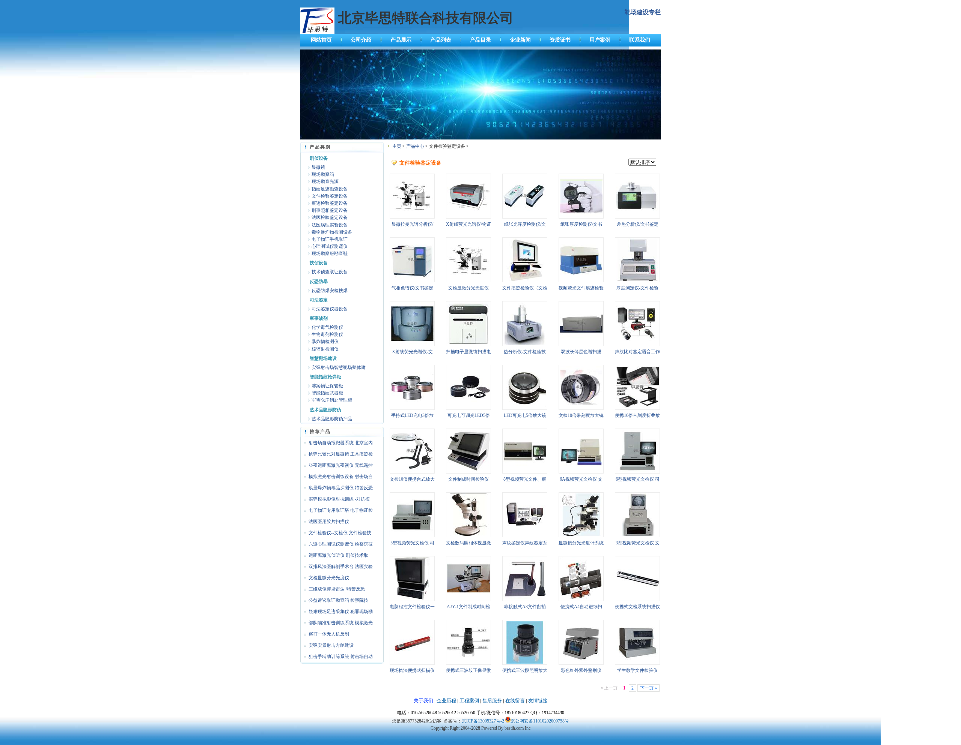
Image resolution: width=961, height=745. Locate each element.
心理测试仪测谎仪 (330, 246)
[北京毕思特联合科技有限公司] (480, 138)
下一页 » (648, 688)
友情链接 (538, 700)
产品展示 (400, 40)
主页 (396, 146)
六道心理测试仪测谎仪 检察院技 (341, 544)
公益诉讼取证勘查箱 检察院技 (338, 600)
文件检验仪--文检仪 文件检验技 (340, 532)
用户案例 (599, 40)
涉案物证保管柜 (327, 385)
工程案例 (469, 700)
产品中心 (415, 146)
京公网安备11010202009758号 (540, 721)
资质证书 (560, 40)
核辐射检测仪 (325, 349)
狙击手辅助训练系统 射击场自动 (341, 656)
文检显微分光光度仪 (329, 577)
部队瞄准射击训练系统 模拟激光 (341, 622)
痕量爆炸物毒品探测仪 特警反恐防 (336, 489)
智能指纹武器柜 (327, 393)
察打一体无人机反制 (329, 634)
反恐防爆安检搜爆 (330, 290)
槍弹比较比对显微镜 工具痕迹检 (341, 454)
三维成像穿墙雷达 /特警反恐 (337, 589)
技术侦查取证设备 (330, 271)
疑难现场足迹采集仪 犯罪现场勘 (341, 611)
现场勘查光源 (325, 181)
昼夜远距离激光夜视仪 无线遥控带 (336, 467)
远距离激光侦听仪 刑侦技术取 (338, 555)
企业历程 (446, 700)
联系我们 (639, 40)
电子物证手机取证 (330, 239)
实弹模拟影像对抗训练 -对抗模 (339, 499)
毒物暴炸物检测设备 (332, 232)
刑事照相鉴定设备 (330, 210)
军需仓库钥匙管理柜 (332, 400)
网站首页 (321, 40)
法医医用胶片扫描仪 (329, 521)
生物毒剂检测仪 (327, 334)
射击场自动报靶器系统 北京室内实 (336, 444)
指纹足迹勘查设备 (330, 189)
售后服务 (492, 700)
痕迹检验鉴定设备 (330, 203)
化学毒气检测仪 (327, 327)
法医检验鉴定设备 (330, 217)
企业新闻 (520, 40)
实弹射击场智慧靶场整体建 (339, 367)
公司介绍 (361, 40)
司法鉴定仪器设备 (330, 309)
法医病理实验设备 (330, 225)
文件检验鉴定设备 (330, 196)
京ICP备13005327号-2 (483, 721)
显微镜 (318, 167)
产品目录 (480, 40)
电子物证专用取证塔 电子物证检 (341, 510)
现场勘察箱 (323, 174)
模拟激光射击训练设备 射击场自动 (336, 478)
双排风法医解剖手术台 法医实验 (341, 566)
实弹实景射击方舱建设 (331, 645)
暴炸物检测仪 (325, 341)
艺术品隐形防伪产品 (332, 418)
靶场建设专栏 (643, 12)
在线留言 (515, 700)
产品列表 (440, 40)
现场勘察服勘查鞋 (330, 253)
